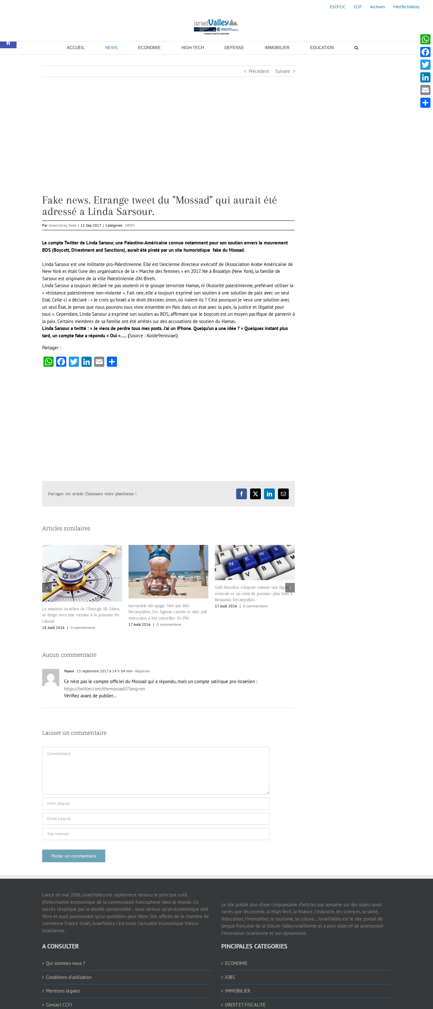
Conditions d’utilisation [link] (69, 974)
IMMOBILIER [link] (237, 988)
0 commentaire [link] (82, 624)
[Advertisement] (168, 150)
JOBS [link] (230, 974)
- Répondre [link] (141, 667)
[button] (47, 586)
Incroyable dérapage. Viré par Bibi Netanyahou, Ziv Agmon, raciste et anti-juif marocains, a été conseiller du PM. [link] (81, 611)
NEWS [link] (130, 225)
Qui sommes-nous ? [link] (65, 960)
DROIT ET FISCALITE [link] (245, 1002)
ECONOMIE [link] (236, 960)
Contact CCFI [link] (59, 1002)
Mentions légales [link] (63, 988)
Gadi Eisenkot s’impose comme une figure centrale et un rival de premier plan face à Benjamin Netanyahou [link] (167, 593)
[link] (337, 7)
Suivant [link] (282, 71)
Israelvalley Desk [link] (62, 225)
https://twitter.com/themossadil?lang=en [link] (104, 685)
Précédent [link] (259, 71)
